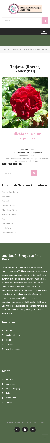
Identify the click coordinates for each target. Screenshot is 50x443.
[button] (5, 102)
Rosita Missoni (9, 232)
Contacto (9, 402)
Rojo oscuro (29, 150)
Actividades (10, 384)
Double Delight (8, 205)
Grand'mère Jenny (10, 192)
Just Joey (6, 228)
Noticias (8, 393)
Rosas (15, 49)
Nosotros (9, 379)
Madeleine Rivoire (10, 210)
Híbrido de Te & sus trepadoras (29, 153)
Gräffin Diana (7, 201)
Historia (8, 331)
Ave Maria (6, 196)
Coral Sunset (7, 223)
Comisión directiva (12, 335)
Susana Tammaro (9, 214)
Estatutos (9, 344)
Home (6, 49)
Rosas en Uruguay (12, 389)
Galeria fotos (10, 398)
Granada (5, 219)
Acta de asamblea (12, 349)
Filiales (8, 340)
